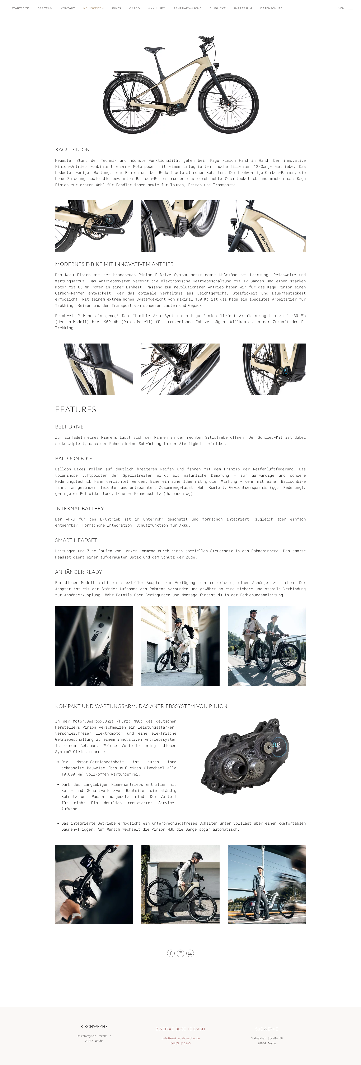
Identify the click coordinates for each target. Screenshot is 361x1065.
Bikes (116, 8)
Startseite (20, 8)
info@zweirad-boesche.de (180, 1038)
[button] (345, 8)
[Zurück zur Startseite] (1, 8)
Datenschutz (271, 8)
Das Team (44, 8)
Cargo (134, 8)
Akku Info (156, 8)
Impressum (243, 8)
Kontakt (68, 8)
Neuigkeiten (93, 8)
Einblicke (218, 8)
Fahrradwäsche (187, 8)
